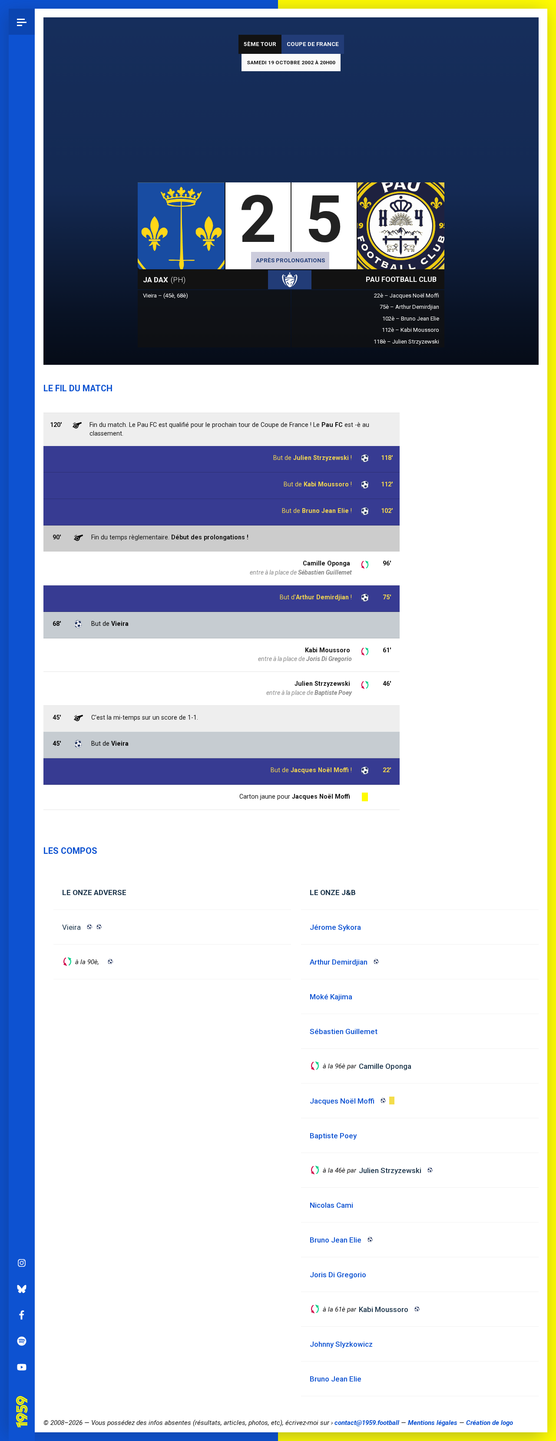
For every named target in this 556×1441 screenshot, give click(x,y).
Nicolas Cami (331, 1205)
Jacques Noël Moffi (320, 770)
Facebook (22, 1315)
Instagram (22, 1263)
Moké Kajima (331, 996)
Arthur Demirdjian (322, 597)
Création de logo (489, 1423)
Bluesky (22, 1289)
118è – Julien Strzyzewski (406, 341)
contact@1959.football (366, 1423)
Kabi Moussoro (326, 484)
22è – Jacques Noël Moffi (406, 295)
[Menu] (22, 22)
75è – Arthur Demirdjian (409, 307)
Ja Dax (164, 279)
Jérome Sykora (335, 927)
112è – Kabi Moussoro (410, 330)
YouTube (22, 1367)
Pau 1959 (24, 1400)
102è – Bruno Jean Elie (410, 318)
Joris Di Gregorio (329, 658)
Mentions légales (432, 1423)
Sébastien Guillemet (325, 572)
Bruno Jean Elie (325, 510)
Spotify (22, 1341)
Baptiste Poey (333, 692)
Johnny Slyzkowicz (341, 1344)
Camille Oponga (326, 563)
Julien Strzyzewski (322, 683)
